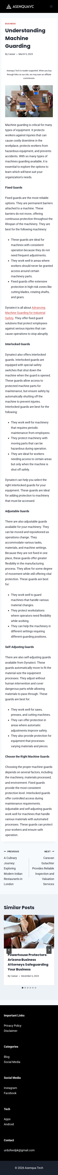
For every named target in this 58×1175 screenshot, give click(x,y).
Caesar (11, 54)
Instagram (10, 1088)
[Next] (49, 950)
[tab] (22, 988)
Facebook (10, 1093)
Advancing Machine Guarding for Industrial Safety (25, 313)
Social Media (12, 1062)
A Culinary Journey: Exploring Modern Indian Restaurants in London (13, 868)
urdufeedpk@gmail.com (19, 1150)
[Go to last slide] (9, 950)
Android (9, 1124)
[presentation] (29, 932)
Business (10, 23)
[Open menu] (51, 6)
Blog (7, 1056)
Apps (7, 1119)
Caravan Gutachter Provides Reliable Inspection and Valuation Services (43, 868)
